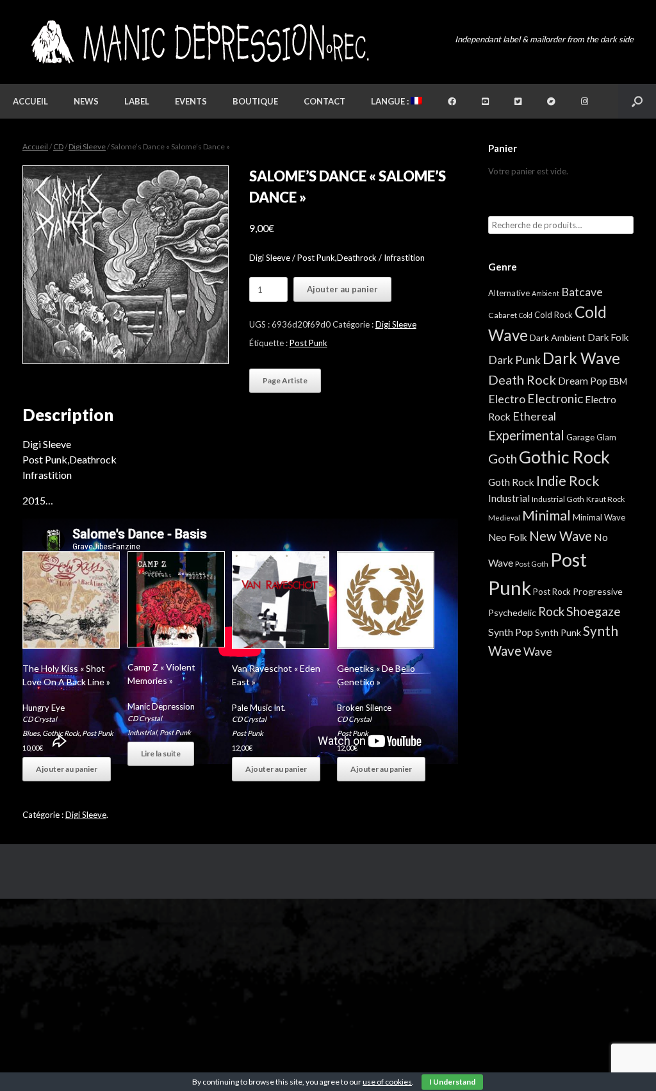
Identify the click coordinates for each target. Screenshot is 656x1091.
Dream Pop (582, 381)
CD (58, 146)
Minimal (546, 515)
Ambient (545, 293)
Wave (537, 651)
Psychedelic (512, 612)
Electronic (555, 398)
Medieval (504, 517)
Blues (31, 733)
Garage (580, 436)
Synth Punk (558, 632)
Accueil (30, 101)
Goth (502, 458)
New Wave (560, 536)
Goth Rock (511, 482)
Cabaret (502, 315)
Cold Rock (553, 315)
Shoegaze (593, 611)
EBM (618, 381)
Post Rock (552, 592)
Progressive (598, 591)
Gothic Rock (60, 733)
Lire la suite (161, 753)
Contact (324, 101)
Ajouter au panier (342, 289)
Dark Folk (607, 337)
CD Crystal (39, 719)
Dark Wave (581, 358)
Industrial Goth (558, 499)
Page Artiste (285, 380)
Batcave (582, 292)
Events (191, 101)
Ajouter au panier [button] (66, 769)
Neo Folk (507, 537)
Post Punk (308, 343)
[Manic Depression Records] (198, 42)
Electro (506, 399)
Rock (551, 611)
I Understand (452, 1082)
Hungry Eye (43, 708)
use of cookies (387, 1082)
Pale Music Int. (259, 708)
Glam (606, 437)
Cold (525, 315)
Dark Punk (514, 360)
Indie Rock (567, 480)
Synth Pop (510, 632)
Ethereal (534, 416)
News (86, 101)
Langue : (391, 101)
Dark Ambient (558, 337)
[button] (637, 101)
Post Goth (531, 564)
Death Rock (522, 379)
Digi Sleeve (87, 146)
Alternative (509, 293)
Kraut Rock (605, 499)
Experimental (526, 435)
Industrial (142, 732)
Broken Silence (364, 708)
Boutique (255, 101)
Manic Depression (161, 706)
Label (136, 101)
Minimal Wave (599, 517)
